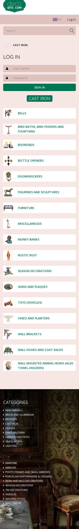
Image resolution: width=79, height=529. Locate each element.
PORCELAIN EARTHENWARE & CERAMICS (28, 476)
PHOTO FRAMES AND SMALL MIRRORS (27, 472)
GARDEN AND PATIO (17, 437)
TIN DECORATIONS (16, 490)
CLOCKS (10, 428)
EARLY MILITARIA (15, 432)
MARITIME (11, 463)
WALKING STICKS (15, 499)
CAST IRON (11, 424)
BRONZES (11, 419)
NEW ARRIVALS (14, 410)
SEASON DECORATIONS (19, 485)
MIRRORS (10, 467)
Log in (71, 19)
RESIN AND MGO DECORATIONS (24, 481)
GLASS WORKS (13, 441)
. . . (6, 45)
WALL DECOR (13, 503)
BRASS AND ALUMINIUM (19, 415)
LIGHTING (11, 446)
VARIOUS (10, 494)
